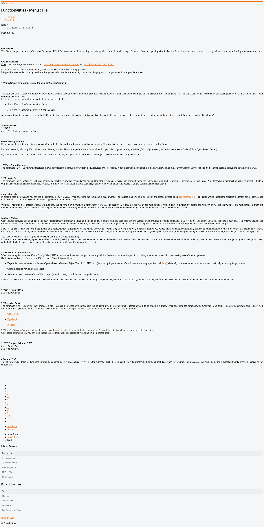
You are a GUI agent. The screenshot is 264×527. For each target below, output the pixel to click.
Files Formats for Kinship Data (99, 64)
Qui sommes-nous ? (9, 463)
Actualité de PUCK (9, 467)
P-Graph (11, 325)
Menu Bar (5, 496)
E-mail (10, 19)
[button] (260, 458)
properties (59, 330)
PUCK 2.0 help (7, 477)
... (8, 402)
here (176, 115)
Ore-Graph (12, 313)
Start (4, 491)
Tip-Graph (12, 319)
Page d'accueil (7, 453)
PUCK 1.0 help (7, 472)
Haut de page (7, 518)
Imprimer (11, 17)
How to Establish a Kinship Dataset (61, 64)
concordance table (187, 197)
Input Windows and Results (12, 510)
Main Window (7, 501)
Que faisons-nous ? (9, 458)
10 (8, 415)
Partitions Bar (7, 505)
